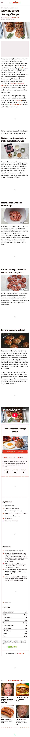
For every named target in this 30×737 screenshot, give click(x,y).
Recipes (3, 7)
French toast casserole (15, 104)
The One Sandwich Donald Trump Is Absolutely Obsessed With (21, 722)
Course (9, 7)
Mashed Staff (15, 17)
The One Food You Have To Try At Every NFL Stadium (22, 699)
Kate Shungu (6, 17)
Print (21, 457)
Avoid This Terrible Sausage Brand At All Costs (6, 721)
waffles (19, 100)
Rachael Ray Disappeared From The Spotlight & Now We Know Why (7, 700)
